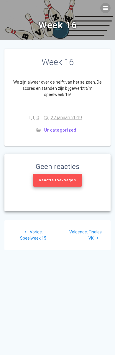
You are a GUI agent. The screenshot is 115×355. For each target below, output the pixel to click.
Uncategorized (60, 130)
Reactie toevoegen (57, 180)
